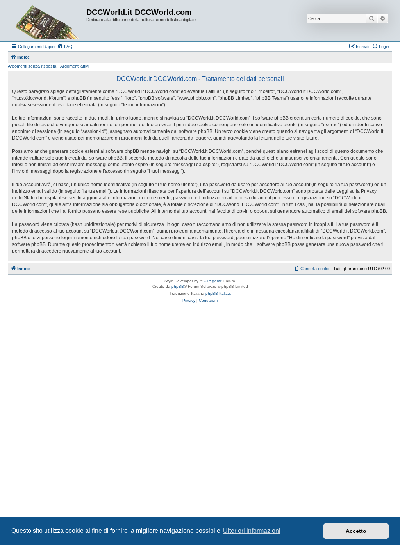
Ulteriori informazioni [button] (251, 530)
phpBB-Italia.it (218, 293)
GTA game (213, 281)
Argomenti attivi (74, 66)
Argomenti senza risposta (32, 66)
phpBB (177, 286)
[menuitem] (65, 46)
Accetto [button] (356, 531)
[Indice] (48, 20)
